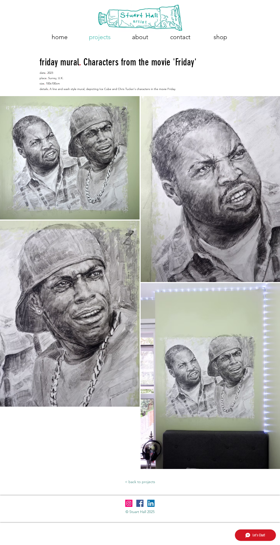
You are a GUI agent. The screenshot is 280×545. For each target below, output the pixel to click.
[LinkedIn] (151, 503)
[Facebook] (139, 503)
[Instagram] (128, 503)
